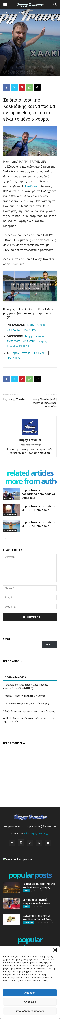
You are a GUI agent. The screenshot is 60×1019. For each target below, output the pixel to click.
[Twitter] (14, 87)
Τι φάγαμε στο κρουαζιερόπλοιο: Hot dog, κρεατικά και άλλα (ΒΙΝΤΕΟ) (25, 686)
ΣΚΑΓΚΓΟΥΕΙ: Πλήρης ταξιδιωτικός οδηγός (26, 703)
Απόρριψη (30, 1001)
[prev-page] (5, 538)
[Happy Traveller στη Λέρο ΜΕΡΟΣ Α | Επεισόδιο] (11, 526)
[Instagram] (21, 842)
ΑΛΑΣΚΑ (7, 498)
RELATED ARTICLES (30, 473)
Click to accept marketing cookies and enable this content (30, 286)
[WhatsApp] (29, 87)
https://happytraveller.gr (30, 445)
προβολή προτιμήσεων (30, 1011)
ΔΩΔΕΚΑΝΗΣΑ (10, 514)
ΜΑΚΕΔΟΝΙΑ (31, 61)
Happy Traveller (36, 324)
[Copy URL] (37, 87)
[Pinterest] (22, 87)
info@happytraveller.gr (36, 833)
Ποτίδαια (31, 186)
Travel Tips (28, 923)
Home (5, 12)
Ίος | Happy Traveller (14, 399)
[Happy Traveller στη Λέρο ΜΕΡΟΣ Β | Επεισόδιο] (11, 510)
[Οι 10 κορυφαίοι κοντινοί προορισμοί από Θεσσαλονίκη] (11, 904)
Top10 (26, 891)
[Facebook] (6, 87)
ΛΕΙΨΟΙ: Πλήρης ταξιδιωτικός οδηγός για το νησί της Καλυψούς (29, 720)
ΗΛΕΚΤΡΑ (29, 329)
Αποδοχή (30, 992)
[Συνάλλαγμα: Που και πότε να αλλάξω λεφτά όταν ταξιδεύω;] (11, 920)
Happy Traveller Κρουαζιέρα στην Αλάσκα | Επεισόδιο (39, 493)
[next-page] (11, 538)
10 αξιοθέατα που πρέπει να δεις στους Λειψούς (29, 711)
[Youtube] (48, 843)
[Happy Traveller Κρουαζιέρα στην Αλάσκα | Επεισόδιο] (11, 494)
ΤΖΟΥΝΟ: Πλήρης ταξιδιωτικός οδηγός (24, 696)
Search (7, 638)
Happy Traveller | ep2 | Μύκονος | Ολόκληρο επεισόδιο (45, 403)
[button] (55, 950)
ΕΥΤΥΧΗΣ (13, 329)
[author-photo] (30, 435)
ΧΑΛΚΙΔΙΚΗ (43, 61)
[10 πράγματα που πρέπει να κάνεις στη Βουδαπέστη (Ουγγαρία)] (11, 888)
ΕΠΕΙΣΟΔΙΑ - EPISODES (21, 12)
